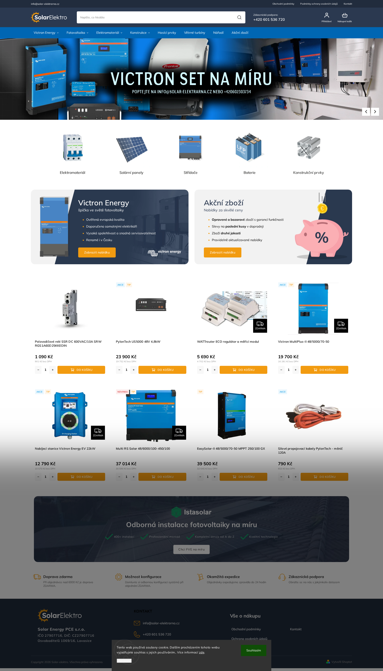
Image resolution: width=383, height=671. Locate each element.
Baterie (250, 173)
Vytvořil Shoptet (342, 662)
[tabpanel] (70, 327)
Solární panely (131, 173)
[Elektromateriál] (72, 148)
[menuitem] (46, 32)
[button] (366, 112)
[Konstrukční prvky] (309, 148)
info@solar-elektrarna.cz (161, 623)
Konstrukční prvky (308, 173)
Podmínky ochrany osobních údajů (319, 3)
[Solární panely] (131, 148)
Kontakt (348, 3)
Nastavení (124, 660)
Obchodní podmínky (283, 3)
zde (201, 652)
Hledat (239, 17)
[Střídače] (190, 148)
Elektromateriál (72, 173)
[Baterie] (249, 148)
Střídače (190, 173)
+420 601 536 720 (157, 634)
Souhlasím (253, 650)
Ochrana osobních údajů (249, 639)
